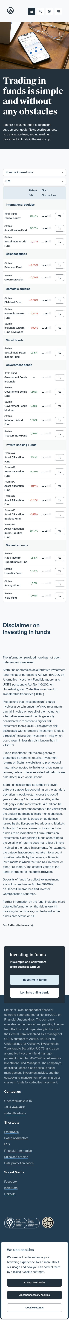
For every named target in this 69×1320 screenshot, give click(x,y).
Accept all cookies (34, 1282)
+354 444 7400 (14, 1107)
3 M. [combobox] (8, 181)
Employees (11, 1132)
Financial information (18, 1151)
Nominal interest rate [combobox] (19, 172)
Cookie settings (34, 1307)
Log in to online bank (34, 992)
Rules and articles (16, 1157)
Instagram (11, 1188)
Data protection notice (19, 1163)
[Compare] (59, 216)
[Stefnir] (11, 11)
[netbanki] (31, 11)
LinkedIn (9, 1194)
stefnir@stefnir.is (15, 1113)
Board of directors (16, 1138)
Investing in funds (34, 980)
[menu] (58, 11)
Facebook (10, 1182)
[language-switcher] (49, 11)
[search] (40, 11)
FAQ (7, 1144)
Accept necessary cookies (34, 1295)
